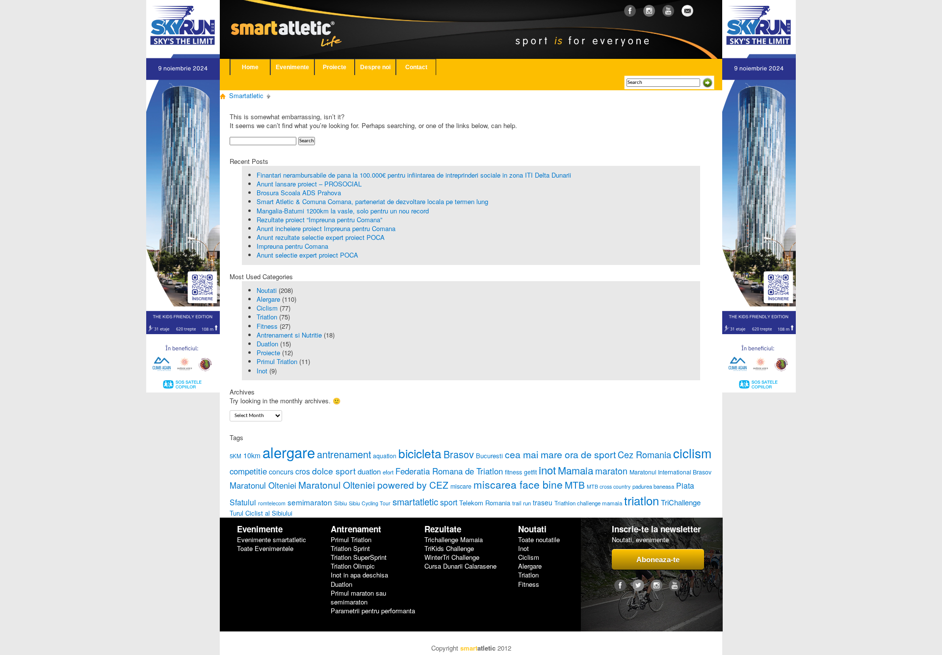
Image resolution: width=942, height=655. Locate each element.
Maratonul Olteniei (263, 485)
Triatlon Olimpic (353, 566)
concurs (281, 471)
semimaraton (310, 502)
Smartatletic (246, 95)
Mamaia (575, 470)
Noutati (267, 290)
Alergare (268, 299)
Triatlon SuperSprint (359, 557)
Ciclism (267, 308)
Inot (262, 370)
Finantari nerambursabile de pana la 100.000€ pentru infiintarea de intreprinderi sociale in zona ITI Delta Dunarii (414, 175)
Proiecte (334, 67)
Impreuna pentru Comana (292, 246)
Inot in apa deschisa (359, 575)
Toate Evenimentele (265, 548)
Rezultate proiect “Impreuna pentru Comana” (319, 219)
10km (252, 455)
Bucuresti (489, 455)
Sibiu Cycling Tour (370, 503)
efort (388, 472)
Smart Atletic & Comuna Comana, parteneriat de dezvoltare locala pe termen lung (372, 201)
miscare (460, 486)
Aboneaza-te (658, 559)
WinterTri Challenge (451, 557)
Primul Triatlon (277, 361)
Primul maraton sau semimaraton (358, 597)
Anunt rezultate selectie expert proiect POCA (321, 237)
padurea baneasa (653, 486)
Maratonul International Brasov (670, 472)
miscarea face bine (518, 484)
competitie (248, 471)
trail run (521, 503)
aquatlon (384, 455)
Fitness (267, 326)
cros (302, 471)
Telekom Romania (484, 502)
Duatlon (267, 343)
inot (547, 469)
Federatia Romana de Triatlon (449, 471)
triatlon (641, 500)
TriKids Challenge (449, 548)
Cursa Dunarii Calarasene (460, 566)
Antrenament (356, 529)
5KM (235, 456)
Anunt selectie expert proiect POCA (307, 255)
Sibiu (340, 503)
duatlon (369, 471)
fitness (513, 472)
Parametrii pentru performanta (373, 610)
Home (250, 67)
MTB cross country (608, 486)
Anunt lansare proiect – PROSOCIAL (309, 183)
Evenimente (292, 67)
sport (448, 502)
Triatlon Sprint (350, 548)
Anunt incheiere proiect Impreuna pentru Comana (326, 228)
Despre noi (375, 67)
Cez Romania (644, 454)
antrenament (344, 454)
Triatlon (267, 316)
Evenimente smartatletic (271, 539)
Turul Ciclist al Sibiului (261, 513)
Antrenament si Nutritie (289, 335)
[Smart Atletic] (294, 19)
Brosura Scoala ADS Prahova (299, 192)
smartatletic (415, 501)
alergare (288, 452)
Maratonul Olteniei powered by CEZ (373, 484)
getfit (530, 472)
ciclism (692, 453)
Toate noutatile (539, 539)
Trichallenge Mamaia (453, 539)
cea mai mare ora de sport (560, 454)
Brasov (459, 454)
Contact (416, 67)
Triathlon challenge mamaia (588, 503)
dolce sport (334, 471)
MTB (575, 484)
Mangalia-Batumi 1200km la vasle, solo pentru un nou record (343, 210)
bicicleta (420, 453)
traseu (542, 502)
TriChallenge (681, 502)
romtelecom (272, 503)
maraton (611, 471)
